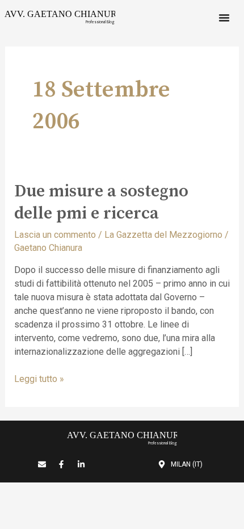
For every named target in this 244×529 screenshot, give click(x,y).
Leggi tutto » (39, 378)
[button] (224, 17)
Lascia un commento (55, 234)
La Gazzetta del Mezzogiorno (163, 234)
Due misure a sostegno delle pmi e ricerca (101, 202)
